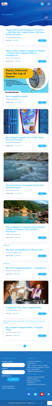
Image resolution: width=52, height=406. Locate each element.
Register (12, 386)
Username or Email (7, 361)
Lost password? (6, 386)
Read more (42, 40)
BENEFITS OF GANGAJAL (34, 380)
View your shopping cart (8, 388)
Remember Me (7, 376)
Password (4, 368)
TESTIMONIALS (31, 382)
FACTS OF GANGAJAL (33, 379)
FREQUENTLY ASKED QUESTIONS (36, 384)
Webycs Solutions (39, 403)
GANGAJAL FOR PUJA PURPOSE (36, 377)
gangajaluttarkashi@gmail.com (35, 371)
